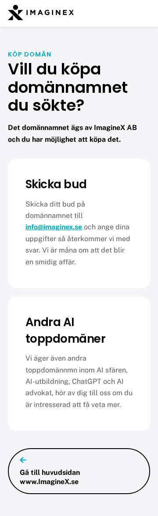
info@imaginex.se (53, 227)
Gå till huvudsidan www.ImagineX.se (50, 477)
